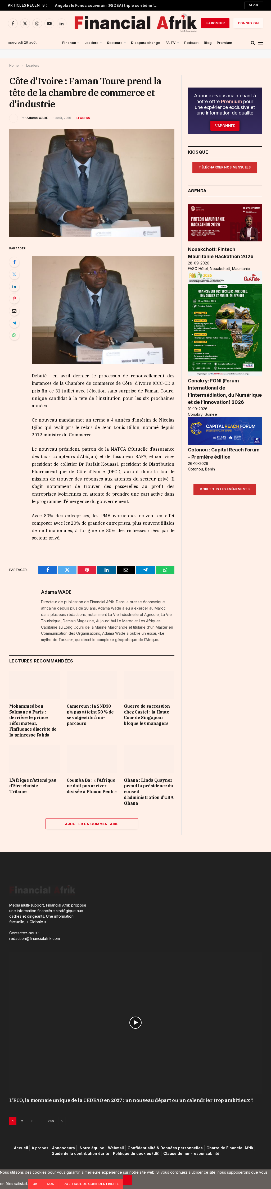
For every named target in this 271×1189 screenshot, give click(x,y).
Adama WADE (37, 118)
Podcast (191, 42)
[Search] (253, 43)
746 (51, 1121)
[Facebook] (14, 262)
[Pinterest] (14, 299)
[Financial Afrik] (135, 23)
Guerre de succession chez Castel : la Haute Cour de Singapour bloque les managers (147, 714)
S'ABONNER (215, 23)
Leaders (91, 42)
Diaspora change (145, 42)
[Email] (14, 311)
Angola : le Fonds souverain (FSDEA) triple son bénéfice (107, 5)
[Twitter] (14, 274)
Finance (69, 42)
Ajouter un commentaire (92, 824)
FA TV (170, 42)
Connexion (248, 23)
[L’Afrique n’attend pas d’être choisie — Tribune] (34, 759)
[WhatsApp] (14, 335)
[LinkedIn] (14, 286)
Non (51, 1184)
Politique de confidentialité (91, 1184)
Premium (224, 42)
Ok (35, 1184)
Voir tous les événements (225, 489)
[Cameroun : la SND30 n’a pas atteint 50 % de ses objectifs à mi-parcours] (92, 685)
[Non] (127, 1180)
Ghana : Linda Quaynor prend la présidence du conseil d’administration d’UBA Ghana (149, 792)
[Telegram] (14, 323)
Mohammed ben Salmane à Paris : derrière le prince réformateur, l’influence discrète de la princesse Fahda (33, 720)
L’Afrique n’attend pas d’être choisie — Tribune (32, 786)
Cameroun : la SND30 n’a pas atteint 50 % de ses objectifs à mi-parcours (90, 714)
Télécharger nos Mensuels (225, 167)
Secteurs (115, 42)
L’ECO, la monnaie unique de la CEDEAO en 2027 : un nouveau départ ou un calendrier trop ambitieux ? (131, 1100)
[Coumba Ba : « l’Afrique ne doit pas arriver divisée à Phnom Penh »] (92, 759)
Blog (254, 5)
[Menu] (260, 43)
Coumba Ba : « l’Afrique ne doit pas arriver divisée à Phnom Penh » (92, 786)
